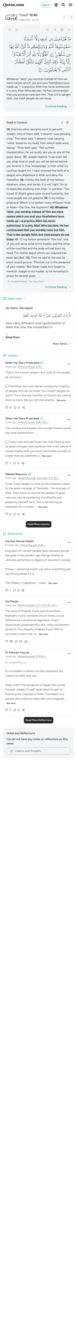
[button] (69, 39)
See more (61, 400)
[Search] (63, 4)
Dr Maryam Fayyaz (17, 652)
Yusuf (23, 15)
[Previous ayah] (64, 17)
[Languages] (56, 4)
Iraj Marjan (12, 601)
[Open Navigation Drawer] (70, 4)
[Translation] (67, 122)
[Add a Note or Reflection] (62, 29)
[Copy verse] (47, 29)
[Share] (55, 29)
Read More (13, 337)
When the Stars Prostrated (22, 362)
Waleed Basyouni (16, 474)
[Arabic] (62, 122)
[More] (69, 29)
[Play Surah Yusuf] (9, 29)
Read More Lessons (39, 524)
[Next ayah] (71, 17)
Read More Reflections (39, 720)
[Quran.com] (13, 5)
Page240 (24, 19)
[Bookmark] (17, 29)
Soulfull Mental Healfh (19, 541)
